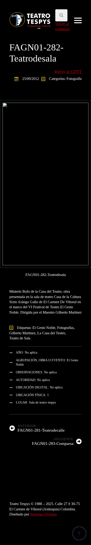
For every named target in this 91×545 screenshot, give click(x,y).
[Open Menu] (78, 20)
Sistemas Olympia (43, 514)
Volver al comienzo (62, 26)
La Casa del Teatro (51, 333)
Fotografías (65, 328)
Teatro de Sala (19, 338)
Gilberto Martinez (22, 333)
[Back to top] (79, 533)
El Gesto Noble (43, 328)
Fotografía (74, 79)
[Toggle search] (61, 15)
